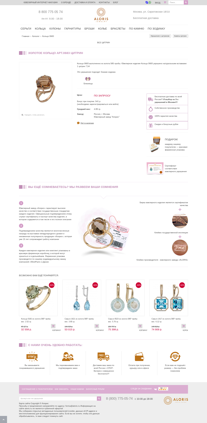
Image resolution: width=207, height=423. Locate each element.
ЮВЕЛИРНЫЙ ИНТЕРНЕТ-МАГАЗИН (41, 2)
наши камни (77, 389)
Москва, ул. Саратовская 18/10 (151, 11)
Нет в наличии (87, 123)
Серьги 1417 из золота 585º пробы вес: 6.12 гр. (166, 320)
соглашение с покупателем (37, 389)
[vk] (155, 389)
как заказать (61, 389)
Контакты (104, 2)
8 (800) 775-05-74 (119, 398)
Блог (115, 2)
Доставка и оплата (84, 2)
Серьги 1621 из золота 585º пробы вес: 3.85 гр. (79, 320)
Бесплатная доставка (146, 18)
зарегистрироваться (99, 104)
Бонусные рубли (95, 389)
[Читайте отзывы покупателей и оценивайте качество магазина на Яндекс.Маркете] (163, 389)
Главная (25, 36)
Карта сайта (24, 403)
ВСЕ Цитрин (103, 42)
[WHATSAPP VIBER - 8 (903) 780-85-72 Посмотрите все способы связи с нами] (148, 2)
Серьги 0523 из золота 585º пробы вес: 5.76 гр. (122, 320)
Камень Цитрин (180, 36)
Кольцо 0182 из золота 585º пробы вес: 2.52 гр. (36, 320)
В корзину (97, 326)
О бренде (66, 2)
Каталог (35, 36)
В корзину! (53, 326)
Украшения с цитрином (160, 36)
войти (115, 104)
